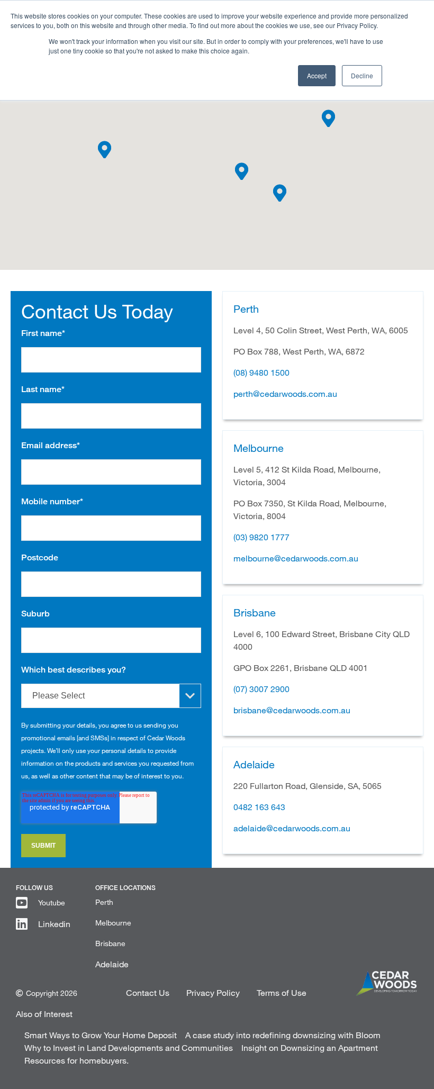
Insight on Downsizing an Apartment (309, 1047)
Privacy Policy (213, 992)
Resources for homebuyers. (76, 1060)
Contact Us (147, 992)
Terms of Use (281, 992)
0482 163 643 (259, 807)
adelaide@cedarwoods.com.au (291, 828)
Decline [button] (362, 75)
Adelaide (112, 964)
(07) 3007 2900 (261, 689)
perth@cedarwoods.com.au (285, 393)
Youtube (51, 902)
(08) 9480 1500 (261, 372)
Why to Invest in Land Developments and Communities (128, 1047)
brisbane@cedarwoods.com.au (291, 710)
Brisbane (110, 943)
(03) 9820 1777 (261, 537)
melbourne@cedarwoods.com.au (295, 558)
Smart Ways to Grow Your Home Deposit (100, 1035)
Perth (104, 901)
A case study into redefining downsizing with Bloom (283, 1035)
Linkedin (54, 924)
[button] (104, 149)
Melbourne (113, 922)
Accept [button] (317, 75)
